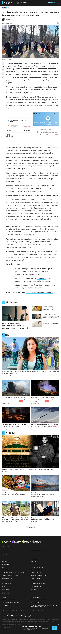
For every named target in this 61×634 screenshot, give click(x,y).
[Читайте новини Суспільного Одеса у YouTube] (12, 615)
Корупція (34, 559)
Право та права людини (10, 575)
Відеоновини (6, 589)
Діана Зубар (9, 19)
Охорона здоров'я (37, 570)
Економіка (5, 564)
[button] (3, 63)
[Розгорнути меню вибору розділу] (18, 3)
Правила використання (39, 600)
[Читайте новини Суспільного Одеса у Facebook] (3, 615)
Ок (54, 628)
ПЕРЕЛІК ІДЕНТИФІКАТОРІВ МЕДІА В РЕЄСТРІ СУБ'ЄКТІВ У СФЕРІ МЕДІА (44, 606)
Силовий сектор (7, 578)
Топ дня (33, 589)
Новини (4, 551)
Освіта (33, 564)
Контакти (5, 597)
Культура (34, 561)
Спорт (4, 586)
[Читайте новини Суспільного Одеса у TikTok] (29, 615)
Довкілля (5, 570)
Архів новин (35, 597)
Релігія (33, 581)
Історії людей (35, 578)
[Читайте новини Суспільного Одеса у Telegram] (21, 615)
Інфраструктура (36, 572)
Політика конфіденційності (11, 602)
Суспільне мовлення (8, 600)
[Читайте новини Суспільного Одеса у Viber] (16, 615)
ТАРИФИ (4, 7)
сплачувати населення (33, 288)
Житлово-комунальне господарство (14, 572)
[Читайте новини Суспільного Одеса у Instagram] (7, 615)
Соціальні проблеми (38, 583)
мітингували (41, 278)
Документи (35, 602)
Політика (5, 581)
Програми (5, 605)
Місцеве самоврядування (39, 575)
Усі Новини (24, 2)
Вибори (4, 567)
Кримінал (5, 561)
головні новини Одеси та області (39, 292)
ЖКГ (9, 7)
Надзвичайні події (37, 567)
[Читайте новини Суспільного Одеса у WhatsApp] (25, 615)
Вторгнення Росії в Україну (40, 551)
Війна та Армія (36, 586)
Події (3, 559)
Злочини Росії (6, 583)
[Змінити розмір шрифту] (58, 23)
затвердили (25, 269)
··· (43, 3)
